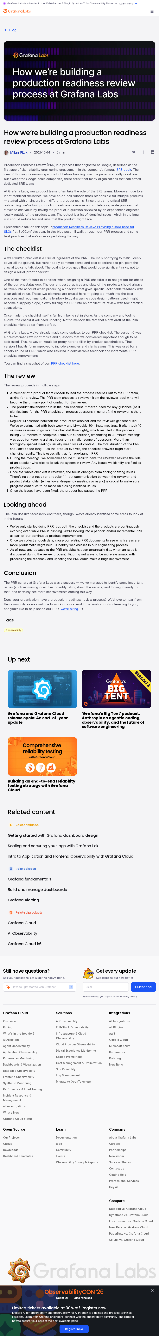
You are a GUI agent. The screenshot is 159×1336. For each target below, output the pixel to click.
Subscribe (143, 987)
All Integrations (119, 1021)
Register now (74, 1329)
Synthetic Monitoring (17, 1083)
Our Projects (11, 1137)
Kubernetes (117, 1052)
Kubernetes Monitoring (18, 1058)
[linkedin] (152, 153)
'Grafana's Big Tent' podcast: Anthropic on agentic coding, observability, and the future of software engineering (113, 720)
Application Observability (20, 1052)
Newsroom (116, 1156)
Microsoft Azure (119, 1046)
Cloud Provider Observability (75, 1044)
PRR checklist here (65, 363)
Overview (9, 1021)
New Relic (116, 1064)
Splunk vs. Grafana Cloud (126, 1239)
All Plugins (116, 1027)
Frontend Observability (18, 1077)
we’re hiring (69, 609)
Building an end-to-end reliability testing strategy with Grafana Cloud (41, 785)
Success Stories (120, 1162)
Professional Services (124, 1180)
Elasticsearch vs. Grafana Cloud (131, 1221)
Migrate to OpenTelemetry (74, 1081)
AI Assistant (11, 1039)
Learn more (126, 3)
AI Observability (66, 1021)
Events (60, 1156)
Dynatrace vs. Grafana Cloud (129, 1215)
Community (63, 1150)
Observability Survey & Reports (77, 1162)
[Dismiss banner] (152, 1290)
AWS (112, 1033)
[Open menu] (152, 11)
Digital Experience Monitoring (76, 1050)
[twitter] (133, 153)
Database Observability (19, 1070)
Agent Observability (16, 1046)
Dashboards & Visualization (22, 1064)
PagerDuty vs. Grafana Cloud (129, 1233)
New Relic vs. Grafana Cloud (128, 1227)
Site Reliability (65, 1069)
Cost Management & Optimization (79, 1063)
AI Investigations (14, 1106)
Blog (12, 30)
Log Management (68, 1075)
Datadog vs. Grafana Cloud (127, 1208)
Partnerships (117, 1150)
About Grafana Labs (123, 1137)
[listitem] (13, 629)
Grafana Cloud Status (18, 1118)
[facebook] (143, 153)
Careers (114, 1143)
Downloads (10, 1150)
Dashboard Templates (18, 1156)
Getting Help (117, 1174)
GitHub (7, 1143)
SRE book (123, 170)
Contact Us (116, 1168)
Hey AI (113, 1187)
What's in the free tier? (18, 1033)
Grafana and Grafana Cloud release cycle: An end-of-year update (38, 718)
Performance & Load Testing (22, 1089)
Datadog (115, 1058)
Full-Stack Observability (72, 1027)
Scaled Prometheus (69, 1056)
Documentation (66, 1137)
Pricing (7, 1027)
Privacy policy (128, 996)
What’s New (11, 1112)
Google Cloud (118, 1039)
